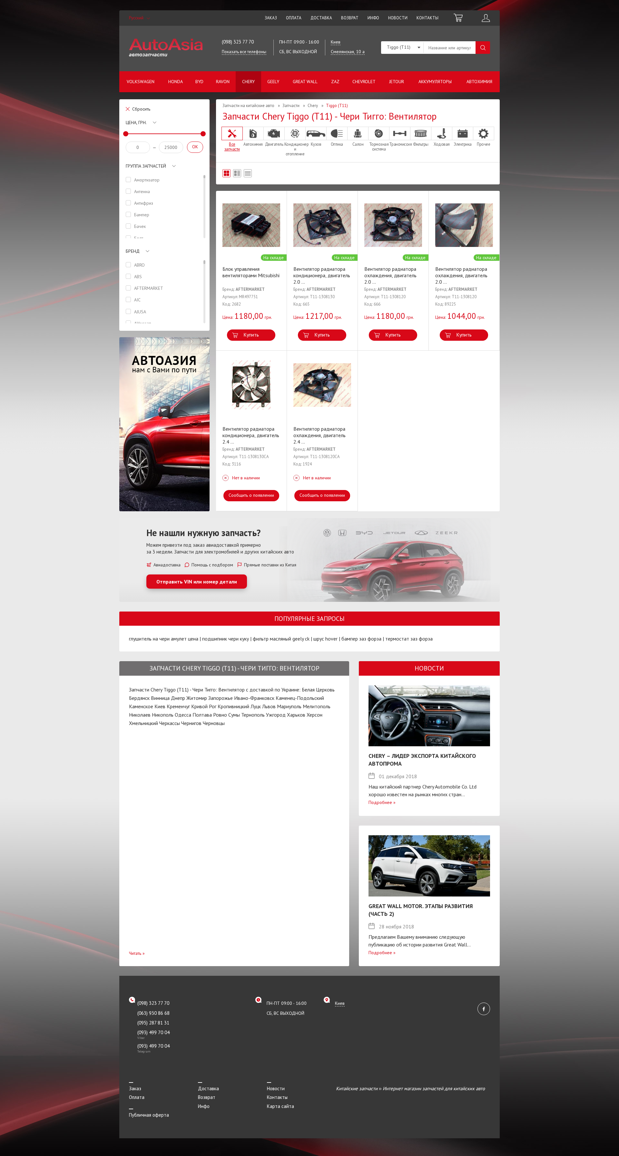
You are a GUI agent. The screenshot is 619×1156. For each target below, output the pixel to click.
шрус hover (325, 638)
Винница (160, 698)
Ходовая (442, 144)
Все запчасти (232, 147)
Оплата (293, 18)
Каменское (141, 706)
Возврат (350, 18)
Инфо (373, 18)
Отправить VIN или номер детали (196, 581)
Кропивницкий (233, 706)
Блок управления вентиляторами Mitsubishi (251, 272)
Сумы (234, 714)
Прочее (483, 144)
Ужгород (276, 714)
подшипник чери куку (225, 638)
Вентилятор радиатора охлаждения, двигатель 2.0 (390, 275)
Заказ (271, 18)
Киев (159, 706)
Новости (398, 18)
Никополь (162, 714)
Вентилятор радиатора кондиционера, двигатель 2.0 (321, 275)
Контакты (427, 18)
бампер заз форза (361, 638)
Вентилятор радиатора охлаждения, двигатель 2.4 (319, 435)
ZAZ (335, 81)
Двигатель (274, 144)
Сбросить (141, 109)
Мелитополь (316, 706)
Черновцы (214, 723)
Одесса (183, 714)
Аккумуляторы (435, 81)
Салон (358, 144)
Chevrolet (364, 81)
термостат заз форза (409, 638)
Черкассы (169, 723)
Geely (273, 81)
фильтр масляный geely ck (281, 638)
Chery (248, 81)
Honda (175, 81)
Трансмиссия (399, 144)
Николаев (140, 714)
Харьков (296, 714)
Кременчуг (178, 706)
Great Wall (305, 81)
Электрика (463, 144)
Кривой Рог (203, 706)
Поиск (483, 47)
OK (195, 147)
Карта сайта (280, 1106)
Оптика (337, 144)
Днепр (178, 698)
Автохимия (479, 81)
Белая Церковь (318, 689)
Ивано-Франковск (254, 698)
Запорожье (220, 698)
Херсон (314, 714)
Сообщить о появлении (251, 495)
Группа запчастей (146, 166)
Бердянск (139, 698)
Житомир (196, 698)
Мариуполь (289, 706)
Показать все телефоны (244, 51)
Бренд (133, 251)
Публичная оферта (149, 1115)
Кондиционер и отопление (295, 149)
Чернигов (191, 723)
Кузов (316, 144)
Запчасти (291, 105)
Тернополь (253, 714)
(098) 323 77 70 (238, 42)
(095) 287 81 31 (153, 1023)
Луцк (256, 706)
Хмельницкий (143, 723)
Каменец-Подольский (300, 698)
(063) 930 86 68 (153, 1013)
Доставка (321, 18)
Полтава (202, 714)
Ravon (223, 81)
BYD (199, 81)
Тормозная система (379, 147)
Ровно (220, 714)
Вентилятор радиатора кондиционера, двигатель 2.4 (250, 435)
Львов (269, 706)
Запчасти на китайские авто (248, 105)
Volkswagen (140, 81)
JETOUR (396, 81)
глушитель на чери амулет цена (163, 638)
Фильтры (420, 144)
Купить (251, 334)
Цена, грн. (136, 122)
